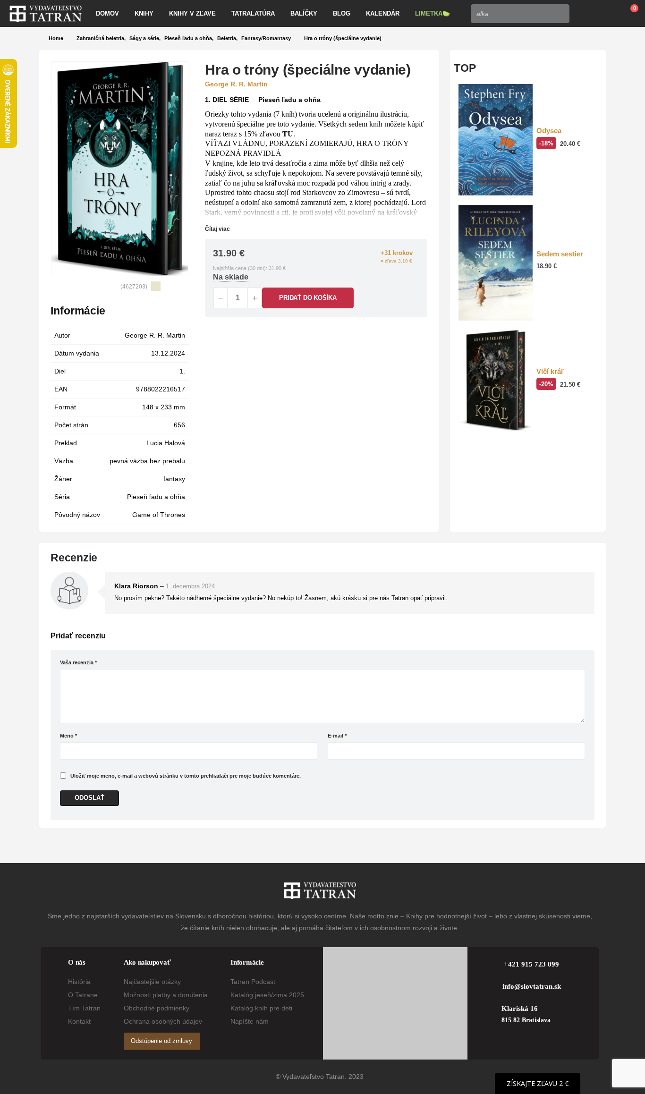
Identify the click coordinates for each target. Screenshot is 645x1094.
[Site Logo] (45, 13)
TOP (465, 68)
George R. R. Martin (155, 335)
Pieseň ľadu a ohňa (156, 496)
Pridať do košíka (308, 297)
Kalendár (382, 13)
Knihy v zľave (192, 13)
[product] (495, 139)
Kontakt (79, 1021)
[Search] (559, 13)
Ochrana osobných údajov (163, 1021)
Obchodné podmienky (156, 1008)
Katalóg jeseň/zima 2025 (267, 995)
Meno (68, 735)
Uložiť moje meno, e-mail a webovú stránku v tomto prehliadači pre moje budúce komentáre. (185, 776)
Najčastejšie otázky (152, 981)
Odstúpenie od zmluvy (161, 1040)
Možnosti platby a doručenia (166, 995)
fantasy (174, 479)
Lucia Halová (165, 443)
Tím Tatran (84, 1008)
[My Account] (583, 14)
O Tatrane (83, 995)
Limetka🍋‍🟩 (432, 13)
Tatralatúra (253, 13)
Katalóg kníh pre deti (261, 1008)
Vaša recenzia (78, 662)
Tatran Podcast (252, 981)
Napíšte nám (249, 1021)
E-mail (337, 735)
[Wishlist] (605, 13)
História (79, 981)
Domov (107, 13)
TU (287, 134)
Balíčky (303, 13)
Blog (341, 13)
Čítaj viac (218, 229)
